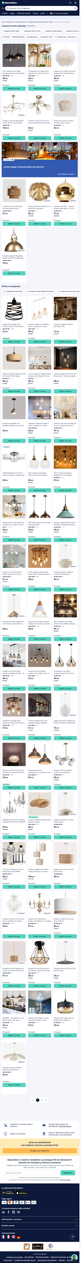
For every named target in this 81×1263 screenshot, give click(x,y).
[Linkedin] (3, 1212)
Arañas (51, 22)
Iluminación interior (21, 22)
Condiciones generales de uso (25, 1260)
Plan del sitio (29, 1257)
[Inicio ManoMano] (34, 2)
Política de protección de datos (62, 1257)
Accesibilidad (71, 1260)
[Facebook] (8, 1212)
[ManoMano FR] (3, 1236)
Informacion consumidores (47, 1260)
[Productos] (3, 8)
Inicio (3, 22)
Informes (62, 1260)
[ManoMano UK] (13, 1236)
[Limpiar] (75, 8)
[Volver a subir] (72, 1236)
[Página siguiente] (46, 1100)
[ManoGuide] (74, 1257)
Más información (65, 1180)
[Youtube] (18, 1212)
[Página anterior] (33, 1100)
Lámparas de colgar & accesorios (38, 22)
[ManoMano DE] (18, 1236)
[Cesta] (75, 2)
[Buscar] (7, 8)
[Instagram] (13, 1212)
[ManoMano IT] (8, 1236)
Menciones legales (42, 1257)
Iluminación (9, 22)
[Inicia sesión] (70, 2)
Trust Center (8, 1260)
